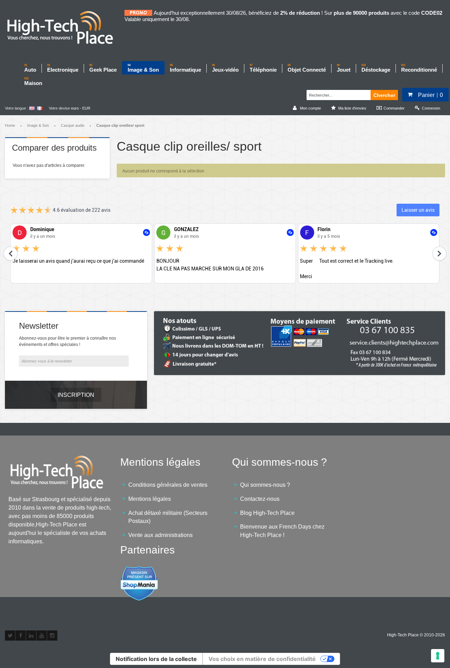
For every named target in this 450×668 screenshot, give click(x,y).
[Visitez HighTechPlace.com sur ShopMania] (139, 570)
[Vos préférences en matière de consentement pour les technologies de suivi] (437, 655)
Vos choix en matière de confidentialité (262, 658)
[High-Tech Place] (64, 28)
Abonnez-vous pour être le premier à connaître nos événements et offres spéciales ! (67, 341)
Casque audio (72, 125)
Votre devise (59, 108)
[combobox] (338, 94)
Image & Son (38, 125)
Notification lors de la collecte (156, 658)
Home (10, 125)
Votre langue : (16, 108)
